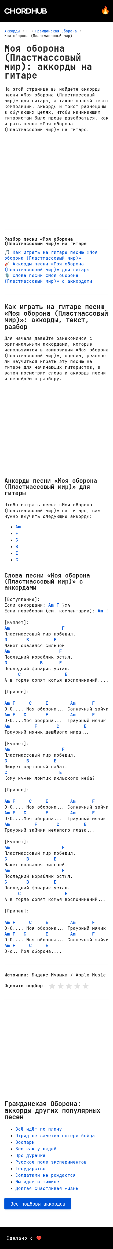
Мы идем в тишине (37, 1182)
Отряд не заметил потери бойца (55, 1136)
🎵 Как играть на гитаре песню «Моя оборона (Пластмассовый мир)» (51, 255)
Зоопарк (25, 1142)
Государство (30, 1169)
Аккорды (12, 31)
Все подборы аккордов (37, 1204)
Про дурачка (30, 1155)
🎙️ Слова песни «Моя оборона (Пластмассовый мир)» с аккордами (48, 278)
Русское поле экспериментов (51, 1162)
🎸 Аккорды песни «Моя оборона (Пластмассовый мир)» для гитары (46, 267)
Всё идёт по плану (38, 1129)
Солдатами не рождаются (45, 1175)
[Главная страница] (25, 11)
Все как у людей (35, 1149)
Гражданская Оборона (56, 31)
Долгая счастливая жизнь (46, 1188)
